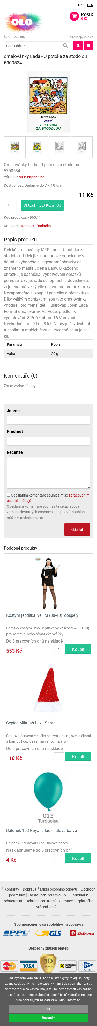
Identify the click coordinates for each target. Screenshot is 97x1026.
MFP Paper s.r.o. (32, 177)
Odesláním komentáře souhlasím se (48, 498)
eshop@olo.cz (83, 37)
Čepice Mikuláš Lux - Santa (31, 723)
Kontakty (11, 889)
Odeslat (77, 529)
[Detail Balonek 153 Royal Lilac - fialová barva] (48, 797)
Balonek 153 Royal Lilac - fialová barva (41, 830)
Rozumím (48, 1018)
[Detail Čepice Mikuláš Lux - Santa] (48, 690)
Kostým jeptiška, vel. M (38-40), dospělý (42, 615)
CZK (81, 5)
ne (48, 1008)
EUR (90, 5)
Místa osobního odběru (58, 889)
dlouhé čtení (58, 995)
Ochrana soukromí (40, 901)
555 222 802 (16, 37)
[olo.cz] (24, 22)
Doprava (29, 889)
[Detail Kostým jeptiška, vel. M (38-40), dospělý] (48, 582)
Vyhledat (65, 45)
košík (87, 16)
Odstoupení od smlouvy (47, 895)
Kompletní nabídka (36, 226)
